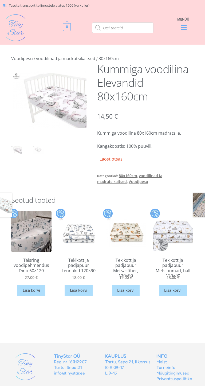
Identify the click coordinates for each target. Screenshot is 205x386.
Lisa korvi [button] (31, 290)
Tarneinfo (165, 367)
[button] (184, 27)
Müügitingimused (172, 373)
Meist (161, 361)
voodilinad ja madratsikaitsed (65, 58)
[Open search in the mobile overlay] (122, 27)
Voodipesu (22, 58)
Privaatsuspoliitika (174, 378)
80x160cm (108, 58)
